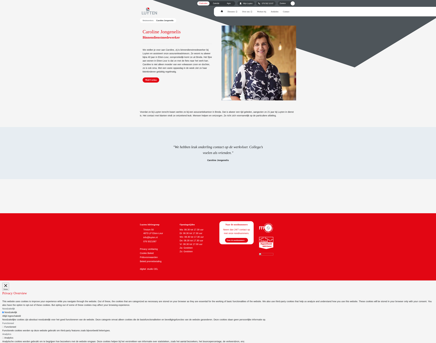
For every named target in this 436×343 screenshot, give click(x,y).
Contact (286, 11)
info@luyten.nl (150, 237)
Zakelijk (216, 3)
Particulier (203, 3)
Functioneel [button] (8, 323)
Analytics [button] (6, 334)
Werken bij (261, 11)
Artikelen (274, 11)
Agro (229, 3)
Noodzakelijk (10, 312)
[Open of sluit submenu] (236, 12)
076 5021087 (149, 241)
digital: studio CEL (149, 269)
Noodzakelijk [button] (8, 308)
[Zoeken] (293, 3)
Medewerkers (148, 20)
